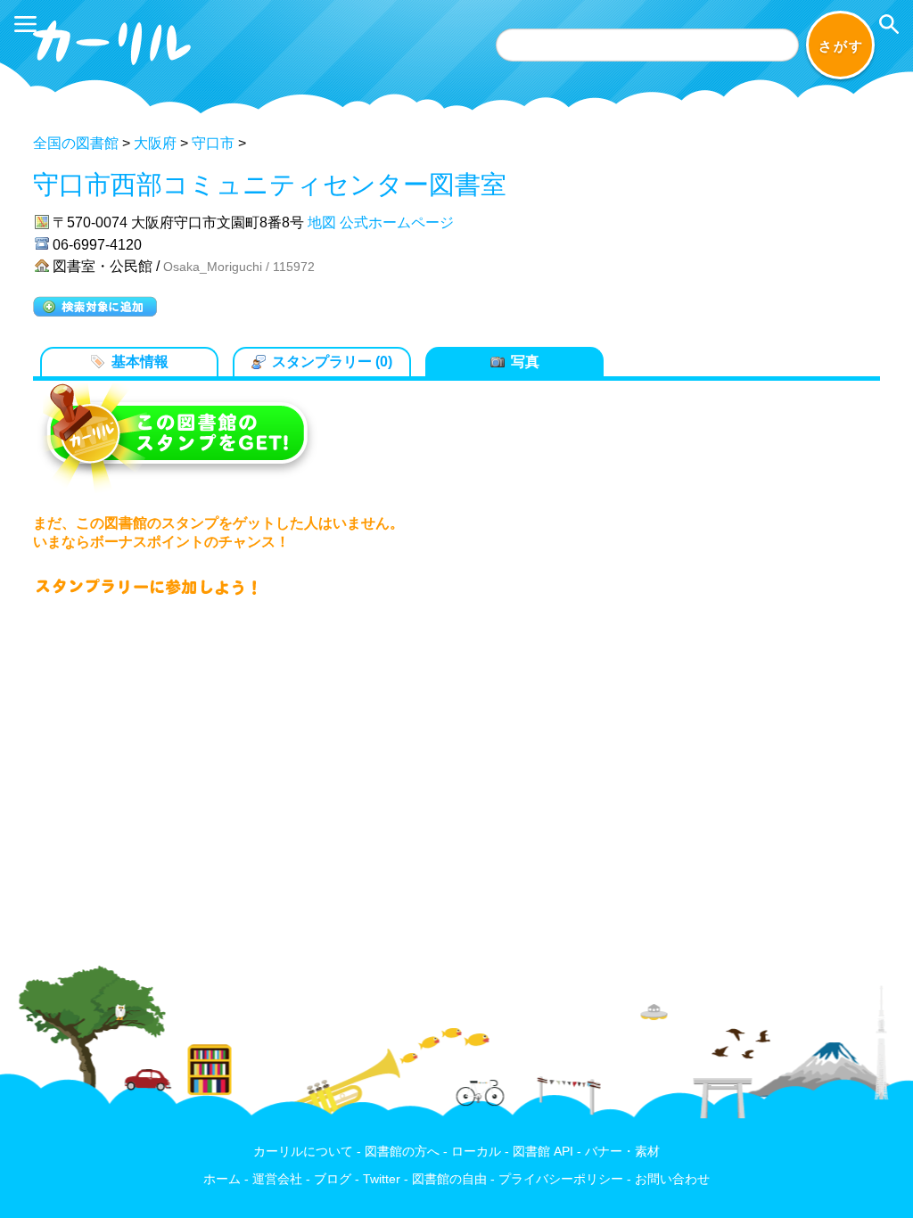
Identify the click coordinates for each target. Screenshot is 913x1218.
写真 (525, 361)
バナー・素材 (622, 1151)
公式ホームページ (397, 222)
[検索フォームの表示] (889, 24)
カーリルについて (303, 1151)
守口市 (213, 143)
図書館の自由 (449, 1179)
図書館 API (543, 1151)
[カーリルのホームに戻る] (114, 68)
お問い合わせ (672, 1179)
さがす (841, 45)
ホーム (222, 1179)
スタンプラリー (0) (332, 361)
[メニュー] (25, 24)
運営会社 (277, 1179)
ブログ (332, 1179)
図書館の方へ (402, 1151)
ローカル (476, 1151)
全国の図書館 (76, 143)
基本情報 (140, 361)
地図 (322, 222)
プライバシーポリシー (560, 1179)
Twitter (381, 1179)
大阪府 (155, 143)
